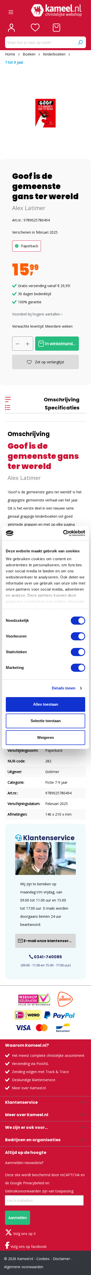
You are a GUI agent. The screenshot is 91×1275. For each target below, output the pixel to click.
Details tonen (63, 688)
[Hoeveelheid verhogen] (27, 343)
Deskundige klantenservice (33, 1079)
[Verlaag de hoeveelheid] (17, 343)
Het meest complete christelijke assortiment (48, 1055)
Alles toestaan (45, 704)
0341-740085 (47, 957)
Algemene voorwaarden (23, 1266)
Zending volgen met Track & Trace (40, 1071)
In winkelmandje (60, 343)
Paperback (29, 245)
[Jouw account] (11, 27)
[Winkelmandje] (56, 27)
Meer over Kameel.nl (29, 1087)
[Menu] (11, 10)
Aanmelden (17, 1217)
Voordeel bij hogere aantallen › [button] (37, 314)
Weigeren (45, 737)
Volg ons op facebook (28, 1246)
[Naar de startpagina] (56, 10)
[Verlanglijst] (35, 27)
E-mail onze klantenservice (49, 940)
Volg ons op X (24, 1233)
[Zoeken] (80, 42)
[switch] (78, 636)
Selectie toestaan (46, 721)
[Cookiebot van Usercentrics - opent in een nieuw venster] (64, 533)
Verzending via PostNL (30, 1063)
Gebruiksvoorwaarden (23, 1191)
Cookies (43, 1258)
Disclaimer (61, 1258)
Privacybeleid (33, 1182)
